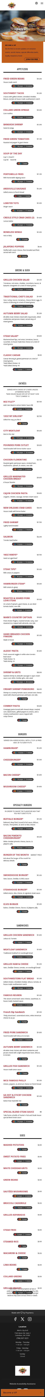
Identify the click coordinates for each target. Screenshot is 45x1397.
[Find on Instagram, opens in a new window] (30, 1319)
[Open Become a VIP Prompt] (41, 1393)
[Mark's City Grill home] (11, 5)
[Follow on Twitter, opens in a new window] (22, 1319)
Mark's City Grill (22, 1371)
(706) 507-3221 (22, 1338)
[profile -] (36, 3)
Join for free (32, 59)
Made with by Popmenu (18, 1312)
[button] (22, 80)
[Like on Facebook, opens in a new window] (15, 1319)
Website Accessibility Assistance (22, 1384)
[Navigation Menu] (42, 3)
